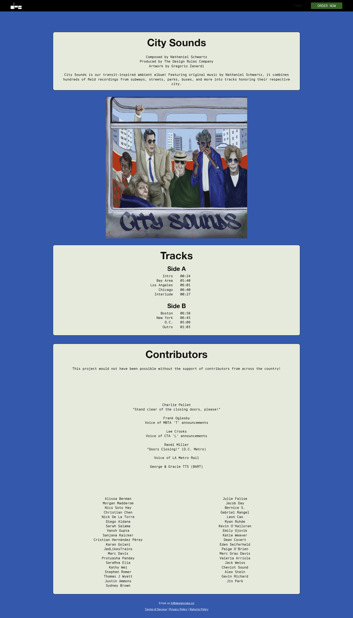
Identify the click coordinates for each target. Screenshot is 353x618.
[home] (16, 5)
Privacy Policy (178, 609)
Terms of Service (156, 609)
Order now (326, 6)
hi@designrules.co (182, 603)
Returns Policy (199, 609)
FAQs (298, 6)
